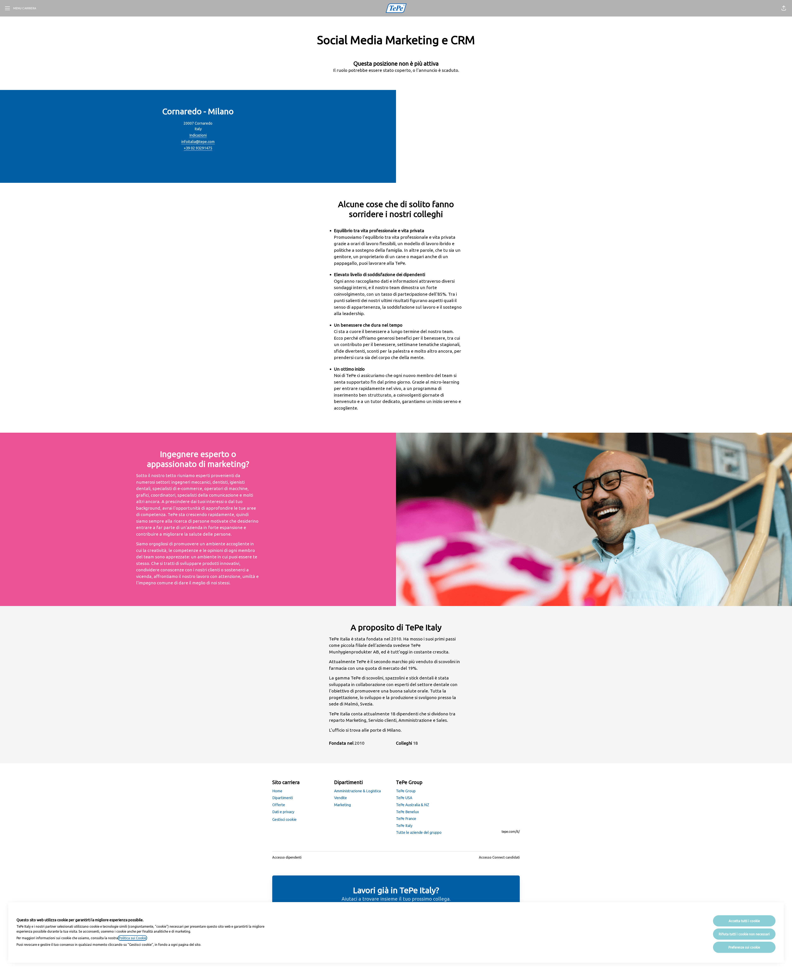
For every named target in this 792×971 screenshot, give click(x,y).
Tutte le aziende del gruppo (419, 832)
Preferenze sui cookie (744, 947)
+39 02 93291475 (198, 148)
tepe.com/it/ (511, 831)
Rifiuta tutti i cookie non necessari (744, 934)
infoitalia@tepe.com (198, 141)
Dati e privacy (283, 812)
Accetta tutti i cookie (744, 921)
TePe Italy (404, 825)
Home (277, 791)
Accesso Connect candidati (499, 857)
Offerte (278, 805)
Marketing (342, 805)
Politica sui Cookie (132, 938)
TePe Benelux (407, 812)
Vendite (340, 798)
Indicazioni (198, 135)
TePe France (406, 818)
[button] (784, 8)
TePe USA (404, 798)
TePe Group (406, 791)
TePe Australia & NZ (412, 805)
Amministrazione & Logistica (357, 791)
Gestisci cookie (284, 819)
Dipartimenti (282, 798)
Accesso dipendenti (287, 857)
